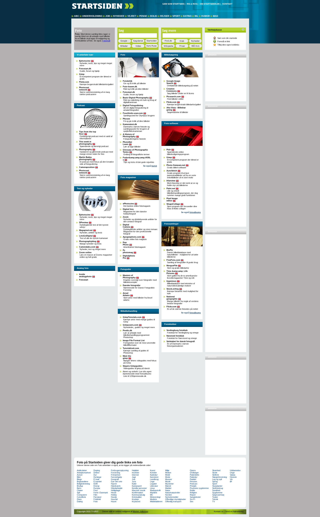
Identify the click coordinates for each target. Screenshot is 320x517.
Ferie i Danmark (101, 492)
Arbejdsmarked (84, 473)
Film (95, 495)
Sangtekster (195, 497)
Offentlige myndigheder (175, 499)
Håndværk (116, 486)
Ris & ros (192, 4)
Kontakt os (219, 511)
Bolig (153, 16)
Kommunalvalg (138, 495)
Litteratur (154, 486)
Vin (231, 479)
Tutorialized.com (131, 348)
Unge (232, 473)
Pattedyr (193, 477)
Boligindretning (83, 484)
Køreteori (154, 477)
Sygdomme (217, 492)
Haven (114, 484)
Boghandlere (82, 481)
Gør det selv (116, 481)
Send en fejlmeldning (234, 511)
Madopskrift (155, 490)
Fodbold (97, 499)
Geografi (115, 479)
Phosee (126, 119)
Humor (205, 16)
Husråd (114, 499)
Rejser (164, 16)
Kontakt (227, 4)
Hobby (114, 495)
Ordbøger (194, 473)
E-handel (97, 481)
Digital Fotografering (133, 105)
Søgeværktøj (218, 495)
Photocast (84, 88)
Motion (168, 473)
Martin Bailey (85, 158)
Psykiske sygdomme (199, 488)
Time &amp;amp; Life (177, 272)
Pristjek (193, 486)
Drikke (96, 473)
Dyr (95, 475)
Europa (97, 488)
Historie (233, 477)
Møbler (168, 488)
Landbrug (154, 479)
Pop (126, 243)
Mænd (168, 486)
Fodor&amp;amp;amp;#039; (136, 158)
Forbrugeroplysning (120, 470)
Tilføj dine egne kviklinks (228, 45)
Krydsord (136, 501)
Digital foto (128, 209)
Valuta (232, 475)
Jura (134, 481)
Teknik (215, 499)
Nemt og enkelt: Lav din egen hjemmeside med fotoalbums (137, 372)
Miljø (167, 470)
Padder (193, 479)
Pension (193, 481)
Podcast (193, 484)
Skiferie (215, 475)
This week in (85, 143)
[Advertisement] (224, 77)
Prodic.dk (127, 330)
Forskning (115, 473)
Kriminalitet (136, 497)
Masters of (129, 276)
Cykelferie (81, 497)
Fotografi (106, 41)
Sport (176, 16)
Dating (187, 16)
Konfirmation (137, 492)
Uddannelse (235, 470)
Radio (192, 490)
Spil (78, 492)
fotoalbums (195, 212)
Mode (167, 477)
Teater (215, 497)
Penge (143, 16)
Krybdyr (135, 499)
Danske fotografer (131, 285)
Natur (167, 490)
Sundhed (216, 490)
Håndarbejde (116, 488)
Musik (168, 481)
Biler (79, 477)
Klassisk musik (138, 490)
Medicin (153, 499)
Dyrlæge (97, 477)
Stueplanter (217, 486)
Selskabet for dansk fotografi (180, 341)
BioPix (169, 250)
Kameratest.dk (130, 124)
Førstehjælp (116, 477)
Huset (113, 501)
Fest (96, 490)
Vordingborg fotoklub (177, 330)
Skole (214, 473)
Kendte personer (139, 488)
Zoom (126, 217)
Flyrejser (97, 497)
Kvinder (153, 473)
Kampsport (137, 486)
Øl (231, 481)
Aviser (80, 475)
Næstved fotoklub (175, 336)
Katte (134, 484)
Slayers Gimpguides (132, 366)
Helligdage (115, 490)
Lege (152, 481)
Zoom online (85, 252)
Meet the (127, 357)
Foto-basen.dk (130, 86)
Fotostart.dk (85, 68)
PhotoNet (127, 143)
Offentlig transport (173, 501)
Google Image (173, 82)
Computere (82, 495)
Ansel (126, 294)
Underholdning (92, 16)
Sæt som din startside (227, 38)
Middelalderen (156, 501)
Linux (152, 488)
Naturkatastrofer (172, 492)
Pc (128, 251)
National (172, 297)
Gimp (81, 74)
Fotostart (83, 280)
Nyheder (118, 16)
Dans (79, 499)
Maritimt (153, 492)
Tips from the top (87, 133)
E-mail (96, 479)
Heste (113, 492)
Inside (85, 275)
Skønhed (216, 470)
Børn (79, 488)
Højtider (135, 470)
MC (151, 495)
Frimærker (116, 475)
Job (107, 16)
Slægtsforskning (219, 477)
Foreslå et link (223, 41)
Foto (96, 501)
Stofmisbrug (217, 488)
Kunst (152, 470)
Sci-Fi (192, 499)
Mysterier (169, 484)
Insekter (135, 473)
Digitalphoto (129, 257)
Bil (196, 16)
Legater (153, 484)
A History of (129, 135)
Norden (168, 495)
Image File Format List (134, 340)
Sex (191, 501)
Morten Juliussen (140, 511)
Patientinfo (194, 475)
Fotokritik (127, 81)
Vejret (131, 16)
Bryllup (80, 486)
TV (213, 501)
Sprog (215, 481)
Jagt (134, 477)
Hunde (114, 497)
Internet (135, 475)
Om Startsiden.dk (210, 4)
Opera (193, 470)
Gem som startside (173, 4)
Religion (193, 492)
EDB (96, 484)
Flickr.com (84, 82)
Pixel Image (172, 199)
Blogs (79, 479)
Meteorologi (155, 497)
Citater (80, 490)
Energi (96, 486)
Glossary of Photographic (135, 151)
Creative (171, 90)
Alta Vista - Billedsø (176, 109)
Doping (97, 470)
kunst (154, 166)
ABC (76, 16)
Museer (168, 479)
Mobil (167, 475)
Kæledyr (154, 475)
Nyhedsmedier (171, 497)
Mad (215, 16)
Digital (126, 226)
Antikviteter (82, 470)
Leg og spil (217, 479)
